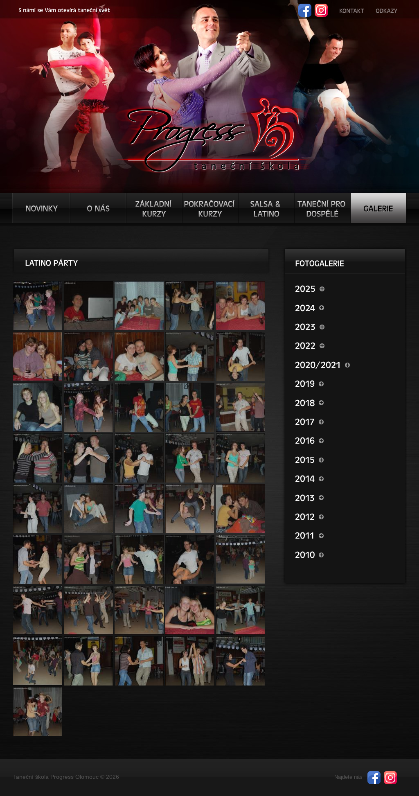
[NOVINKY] (41, 208)
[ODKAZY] (386, 9)
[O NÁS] (98, 208)
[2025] (346, 288)
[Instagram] (321, 7)
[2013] (346, 497)
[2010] (346, 554)
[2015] (346, 459)
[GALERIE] (378, 208)
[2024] (346, 307)
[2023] (346, 326)
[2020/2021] (346, 364)
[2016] (346, 440)
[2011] (346, 535)
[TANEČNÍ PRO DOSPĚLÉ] (322, 208)
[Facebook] (304, 7)
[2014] (346, 478)
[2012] (346, 516)
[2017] (346, 421)
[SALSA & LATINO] (266, 208)
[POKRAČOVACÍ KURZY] (210, 208)
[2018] (346, 402)
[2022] (346, 345)
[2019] (346, 383)
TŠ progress (213, 134)
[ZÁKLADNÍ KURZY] (154, 208)
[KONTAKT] (351, 9)
